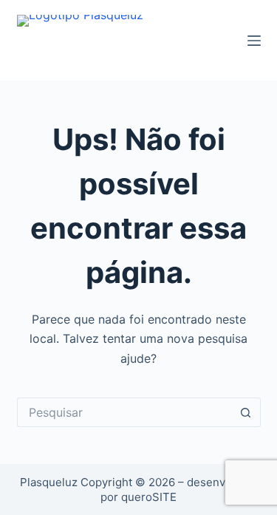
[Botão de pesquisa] (246, 412)
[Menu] (254, 40)
